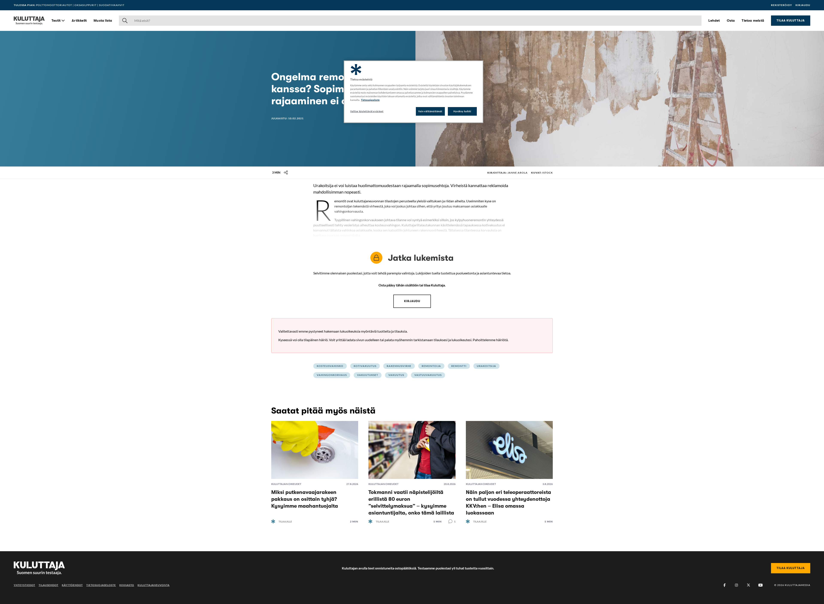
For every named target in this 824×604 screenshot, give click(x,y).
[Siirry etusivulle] (29, 21)
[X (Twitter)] (748, 585)
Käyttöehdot (72, 585)
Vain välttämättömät (430, 111)
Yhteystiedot (24, 585)
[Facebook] (724, 585)
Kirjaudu (802, 5)
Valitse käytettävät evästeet (366, 111)
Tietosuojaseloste (101, 585)
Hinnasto (126, 585)
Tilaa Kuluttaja (791, 20)
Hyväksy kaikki (462, 111)
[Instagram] (736, 585)
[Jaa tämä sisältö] (286, 172)
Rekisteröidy (781, 5)
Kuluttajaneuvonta (154, 585)
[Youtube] (760, 585)
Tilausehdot (48, 585)
